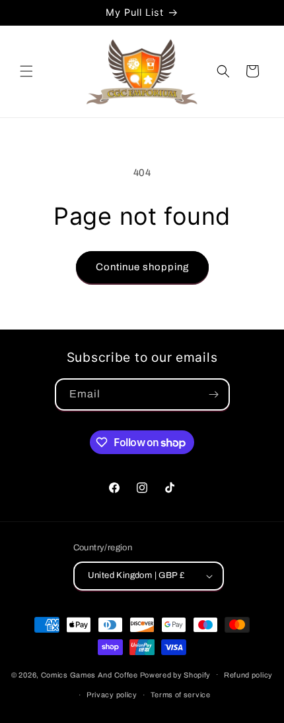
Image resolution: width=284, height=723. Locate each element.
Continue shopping (142, 267)
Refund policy (248, 675)
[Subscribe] (214, 394)
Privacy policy (112, 695)
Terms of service (181, 695)
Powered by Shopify (175, 674)
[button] (26, 71)
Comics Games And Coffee (89, 674)
